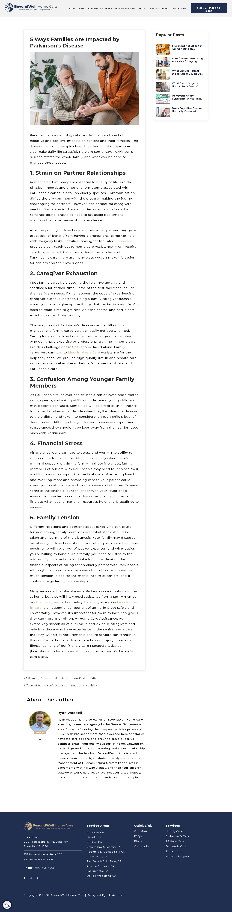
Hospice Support (177, 856)
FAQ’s (138, 836)
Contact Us (142, 846)
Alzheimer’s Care (177, 836)
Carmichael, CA (97, 856)
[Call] (40, 739)
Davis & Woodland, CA (101, 875)
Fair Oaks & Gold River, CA (104, 861)
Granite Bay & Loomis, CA (103, 846)
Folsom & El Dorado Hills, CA (106, 851)
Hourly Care (174, 831)
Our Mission (142, 831)
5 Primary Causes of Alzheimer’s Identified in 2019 (61, 678)
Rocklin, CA (94, 842)
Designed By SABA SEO (104, 895)
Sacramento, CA (97, 870)
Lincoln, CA (94, 837)
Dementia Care (176, 846)
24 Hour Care (175, 841)
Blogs (138, 841)
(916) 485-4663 (44, 867)
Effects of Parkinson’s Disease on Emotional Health (59, 685)
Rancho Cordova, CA (100, 866)
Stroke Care (174, 851)
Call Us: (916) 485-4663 (209, 9)
